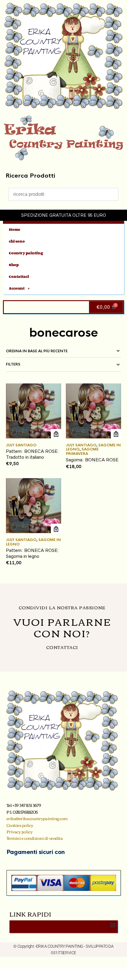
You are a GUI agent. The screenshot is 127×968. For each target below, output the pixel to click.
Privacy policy (19, 831)
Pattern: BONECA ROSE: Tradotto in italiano (32, 454)
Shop (14, 265)
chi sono (17, 241)
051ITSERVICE (63, 952)
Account (17, 288)
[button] (113, 925)
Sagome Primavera (82, 451)
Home (14, 229)
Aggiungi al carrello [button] (56, 434)
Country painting (26, 253)
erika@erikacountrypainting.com (37, 818)
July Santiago (21, 445)
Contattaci (19, 276)
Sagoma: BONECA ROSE (92, 459)
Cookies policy (19, 825)
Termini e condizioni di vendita (34, 838)
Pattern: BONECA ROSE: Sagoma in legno (32, 553)
